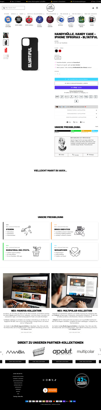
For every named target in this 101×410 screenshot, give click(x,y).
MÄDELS (13, 14)
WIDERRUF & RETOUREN (18, 378)
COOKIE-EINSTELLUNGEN (18, 376)
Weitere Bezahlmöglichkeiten (76, 91)
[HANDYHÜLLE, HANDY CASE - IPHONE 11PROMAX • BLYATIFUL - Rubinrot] (15, 207)
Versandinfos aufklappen (76, 113)
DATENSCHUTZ (18, 387)
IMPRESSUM (18, 389)
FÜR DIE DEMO (76, 14)
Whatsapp (91, 154)
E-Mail (62, 154)
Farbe (59, 48)
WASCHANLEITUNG (18, 383)
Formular (76, 155)
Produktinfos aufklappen (76, 110)
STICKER (6, 14)
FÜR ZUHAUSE (64, 14)
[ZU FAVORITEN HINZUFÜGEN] (4, 177)
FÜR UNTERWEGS (51, 14)
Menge (57, 71)
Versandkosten (64, 43)
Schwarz (56, 50)
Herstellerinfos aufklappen (76, 117)
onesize (58, 58)
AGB (18, 393)
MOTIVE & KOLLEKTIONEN (35, 14)
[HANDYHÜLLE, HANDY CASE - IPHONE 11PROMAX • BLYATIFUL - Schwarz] (13, 207)
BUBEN (22, 14)
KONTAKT (18, 391)
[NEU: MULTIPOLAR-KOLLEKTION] (74, 290)
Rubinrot (59, 50)
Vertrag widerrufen (18, 396)
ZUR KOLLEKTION (26, 332)
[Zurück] (2, 354)
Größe (57, 55)
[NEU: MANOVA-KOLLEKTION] (26, 290)
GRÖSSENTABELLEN (18, 385)
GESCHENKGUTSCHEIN (18, 380)
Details (96, 126)
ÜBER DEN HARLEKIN (91, 14)
